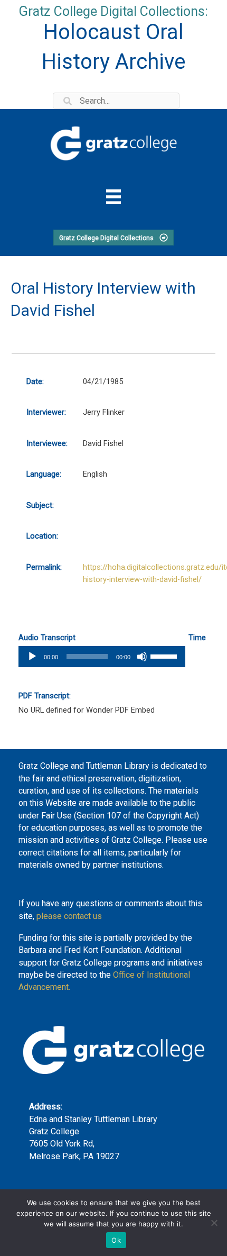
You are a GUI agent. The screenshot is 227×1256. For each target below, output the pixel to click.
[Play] (32, 656)
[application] (101, 656)
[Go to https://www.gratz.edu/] (113, 141)
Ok (116, 1240)
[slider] (165, 655)
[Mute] (142, 656)
